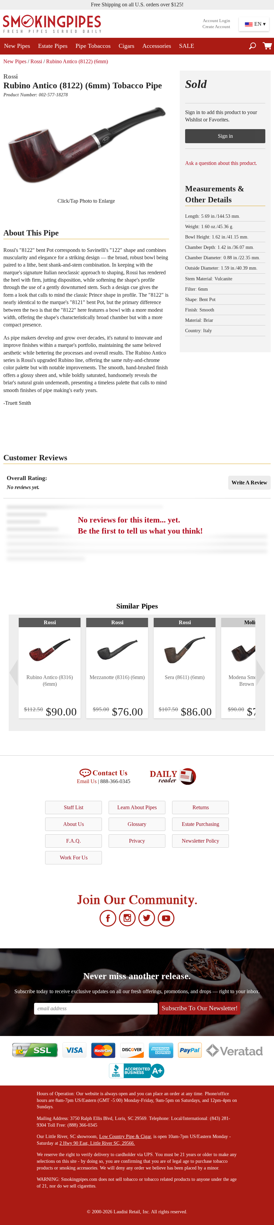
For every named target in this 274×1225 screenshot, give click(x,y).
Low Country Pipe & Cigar (125, 1136)
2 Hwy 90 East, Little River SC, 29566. (97, 1143)
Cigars (126, 45)
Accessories (156, 45)
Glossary (137, 824)
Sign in (225, 136)
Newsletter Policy (200, 841)
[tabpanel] (50, 668)
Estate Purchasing (200, 824)
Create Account (216, 26)
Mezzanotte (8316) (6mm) (117, 677)
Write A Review (249, 482)
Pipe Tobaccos (93, 45)
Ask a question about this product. (221, 163)
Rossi (36, 61)
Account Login (216, 20)
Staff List (73, 807)
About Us (73, 824)
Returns (200, 807)
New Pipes (17, 45)
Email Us (87, 781)
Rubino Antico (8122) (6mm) (77, 61)
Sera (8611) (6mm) (184, 677)
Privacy (137, 841)
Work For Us (74, 857)
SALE (186, 45)
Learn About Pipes (137, 807)
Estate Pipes (52, 45)
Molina (252, 622)
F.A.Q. (73, 841)
